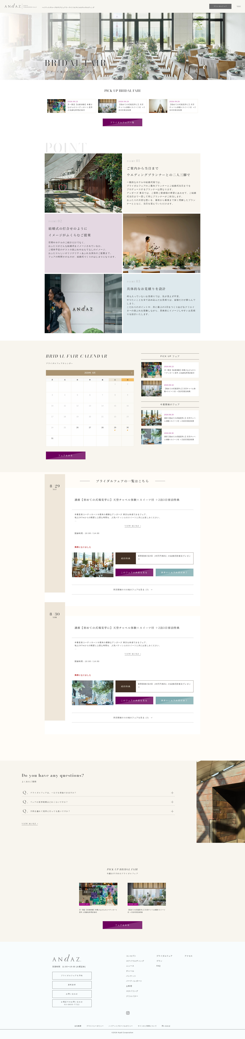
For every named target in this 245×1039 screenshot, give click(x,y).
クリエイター (132, 996)
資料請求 (72, 985)
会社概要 (78, 1026)
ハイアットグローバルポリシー (121, 1026)
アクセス (189, 956)
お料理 (129, 986)
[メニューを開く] (237, 6)
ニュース (130, 966)
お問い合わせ (72, 994)
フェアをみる (65, 455)
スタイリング (132, 991)
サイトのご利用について (147, 1026)
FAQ (158, 966)
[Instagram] (159, 1013)
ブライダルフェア (164, 956)
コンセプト (131, 956)
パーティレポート (134, 981)
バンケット (131, 976)
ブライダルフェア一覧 (122, 122)
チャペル (130, 971)
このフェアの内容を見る (134, 572)
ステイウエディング (135, 961)
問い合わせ (166, 1026)
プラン (159, 961)
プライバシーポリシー (95, 1026)
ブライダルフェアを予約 (72, 975)
